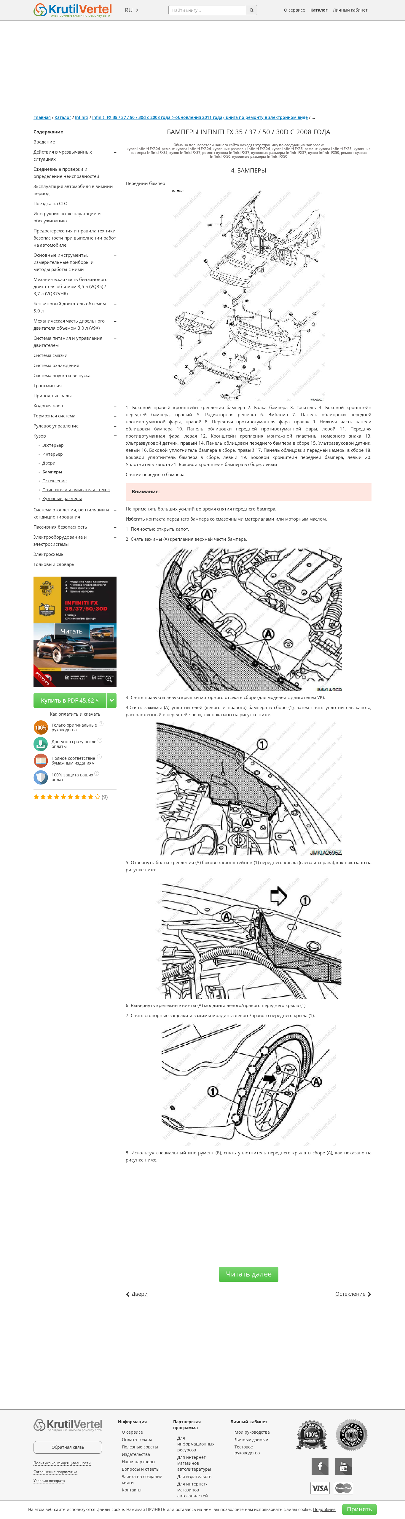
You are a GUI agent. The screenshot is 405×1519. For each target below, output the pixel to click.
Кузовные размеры (62, 498)
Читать (72, 631)
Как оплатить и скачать (75, 714)
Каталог (319, 10)
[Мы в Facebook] (320, 1466)
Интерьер (52, 454)
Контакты (131, 1490)
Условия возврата (49, 1480)
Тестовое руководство (247, 1450)
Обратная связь (68, 1447)
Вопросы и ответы (141, 1469)
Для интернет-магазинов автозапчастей (192, 1490)
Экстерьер (53, 445)
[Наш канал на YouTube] (343, 1466)
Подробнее (324, 1509)
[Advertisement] (202, 65)
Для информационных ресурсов (195, 1444)
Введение (44, 142)
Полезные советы (140, 1447)
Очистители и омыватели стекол (76, 489)
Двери (48, 463)
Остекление (54, 481)
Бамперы (52, 472)
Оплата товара (137, 1439)
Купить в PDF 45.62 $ (70, 700)
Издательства (136, 1454)
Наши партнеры (138, 1461)
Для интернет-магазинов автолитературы (194, 1463)
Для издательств (194, 1476)
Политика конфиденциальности (62, 1462)
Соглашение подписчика (55, 1471)
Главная (42, 117)
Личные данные (251, 1439)
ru (129, 10)
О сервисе (294, 10)
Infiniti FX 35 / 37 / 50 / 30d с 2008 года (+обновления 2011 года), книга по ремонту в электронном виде (200, 117)
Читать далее (249, 1274)
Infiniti (81, 117)
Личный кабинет (350, 10)
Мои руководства (252, 1432)
